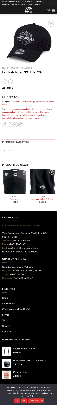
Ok (17, 400)
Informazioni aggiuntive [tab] (15, 142)
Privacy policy (36, 400)
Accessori (26, 68)
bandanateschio (46, 109)
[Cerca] (49, 10)
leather (44, 115)
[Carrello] (53, 10)
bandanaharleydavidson (29, 109)
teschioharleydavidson (23, 118)
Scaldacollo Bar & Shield (42, 199)
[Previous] (2, 190)
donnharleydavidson (16, 112)
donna (4, 112)
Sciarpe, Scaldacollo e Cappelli (41, 101)
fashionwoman (44, 112)
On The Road (8, 303)
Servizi (5, 314)
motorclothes (7, 118)
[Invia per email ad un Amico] (20, 124)
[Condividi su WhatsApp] (4, 124)
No (24, 400)
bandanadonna (12, 109)
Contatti (6, 331)
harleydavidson (8, 115)
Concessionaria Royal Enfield (16, 309)
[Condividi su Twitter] (15, 124)
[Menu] (4, 10)
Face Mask (14, 199)
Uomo (14, 68)
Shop (4, 320)
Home (5, 68)
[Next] (54, 190)
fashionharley (31, 112)
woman (37, 118)
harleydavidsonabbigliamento (28, 115)
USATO (6, 325)
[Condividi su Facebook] (10, 124)
